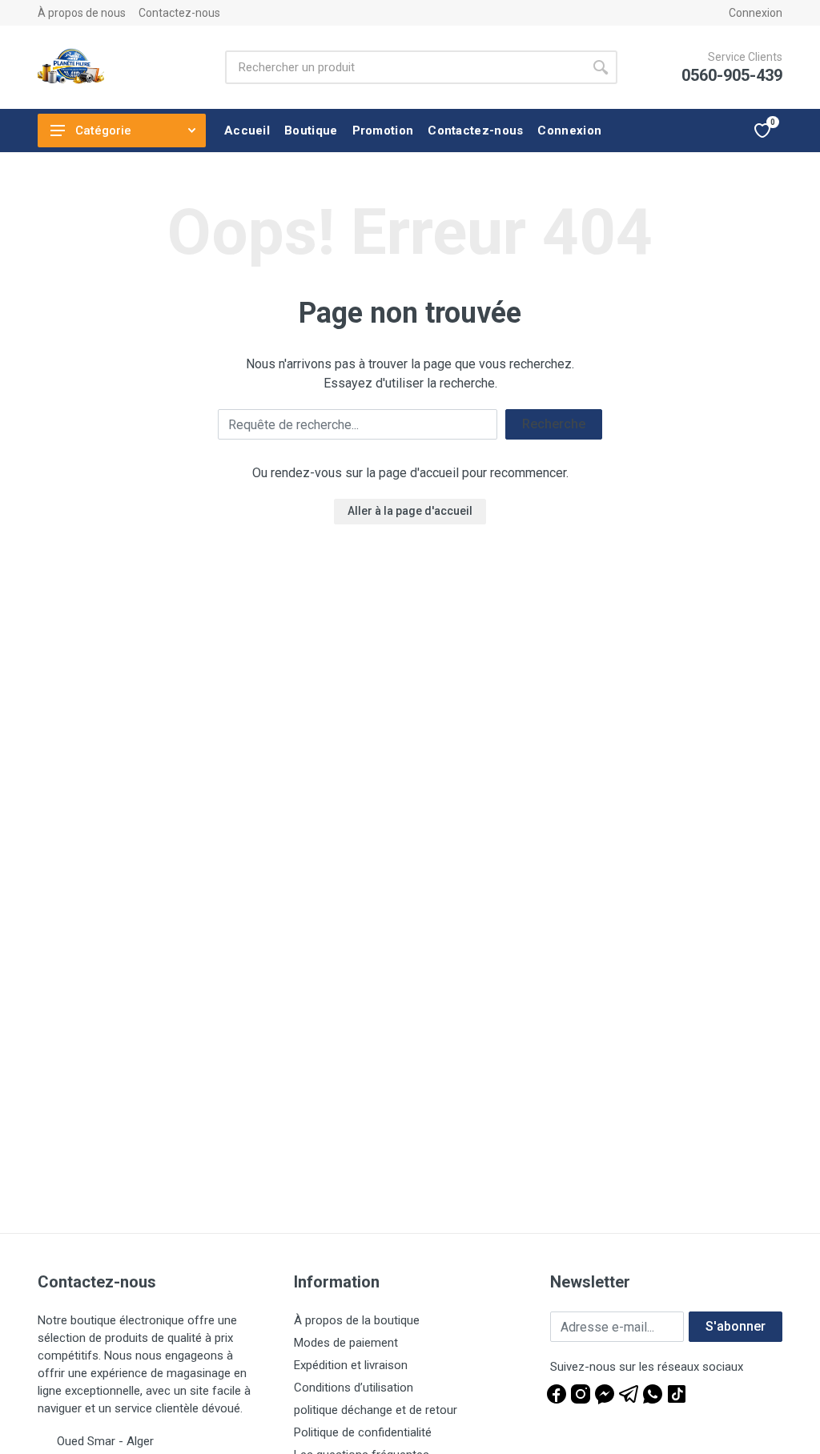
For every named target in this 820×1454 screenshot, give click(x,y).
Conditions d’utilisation (353, 1387)
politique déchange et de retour (375, 1410)
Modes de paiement (346, 1343)
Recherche (553, 424)
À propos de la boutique (357, 1320)
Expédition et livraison (351, 1365)
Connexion (755, 12)
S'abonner (735, 1326)
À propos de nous (82, 12)
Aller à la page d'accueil (410, 510)
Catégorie (103, 130)
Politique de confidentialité (363, 1432)
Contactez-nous (179, 12)
